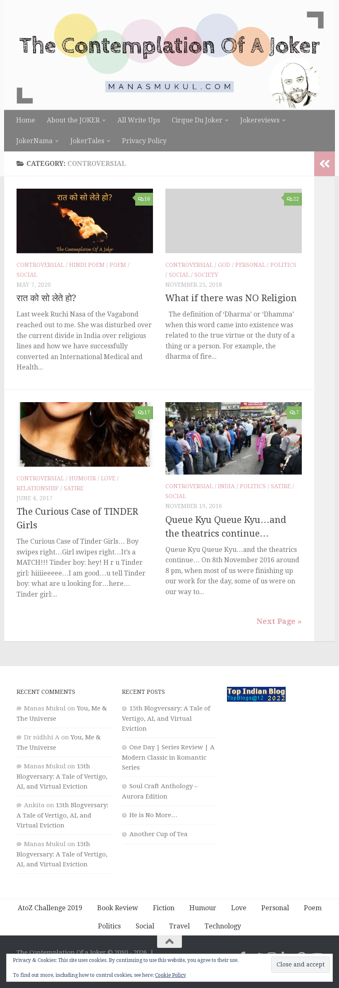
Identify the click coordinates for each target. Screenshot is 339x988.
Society (206, 274)
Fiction (163, 908)
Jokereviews (259, 120)
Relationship (38, 488)
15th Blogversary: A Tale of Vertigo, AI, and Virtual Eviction (62, 776)
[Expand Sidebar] (324, 163)
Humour (82, 478)
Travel (179, 926)
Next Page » (279, 621)
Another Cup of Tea (158, 834)
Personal (250, 264)
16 (147, 199)
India (226, 486)
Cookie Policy (170, 975)
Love (108, 478)
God (224, 264)
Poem (118, 264)
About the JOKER (73, 120)
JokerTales (87, 141)
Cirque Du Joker (197, 120)
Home (25, 120)
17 (147, 412)
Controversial (40, 264)
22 (296, 199)
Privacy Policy (144, 141)
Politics (283, 264)
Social (27, 274)
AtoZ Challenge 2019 (50, 908)
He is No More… (153, 815)
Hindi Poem (87, 264)
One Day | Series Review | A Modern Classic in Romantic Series (168, 757)
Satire (74, 488)
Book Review (117, 908)
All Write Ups (138, 120)
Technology (223, 926)
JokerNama (34, 141)
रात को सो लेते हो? (46, 298)
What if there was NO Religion (231, 298)
